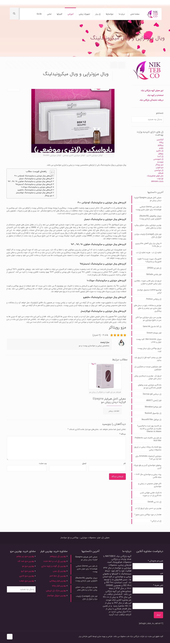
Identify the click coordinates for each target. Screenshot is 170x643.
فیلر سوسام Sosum (154, 333)
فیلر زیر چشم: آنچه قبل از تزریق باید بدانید (147, 359)
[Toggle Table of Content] (51, 172)
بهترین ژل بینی (59, 571)
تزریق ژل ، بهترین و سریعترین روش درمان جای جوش (147, 377)
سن (161, 573)
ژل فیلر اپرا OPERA (154, 268)
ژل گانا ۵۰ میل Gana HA (152, 326)
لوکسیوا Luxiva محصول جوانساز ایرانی (149, 291)
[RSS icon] (11, 4)
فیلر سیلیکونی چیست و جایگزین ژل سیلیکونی (147, 368)
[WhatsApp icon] (38, 4)
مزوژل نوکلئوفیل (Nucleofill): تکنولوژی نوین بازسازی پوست (150, 217)
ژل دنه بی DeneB (154, 502)
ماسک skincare (157, 181)
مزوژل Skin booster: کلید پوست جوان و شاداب (148, 340)
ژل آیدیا (160, 156)
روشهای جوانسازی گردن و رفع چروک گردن (147, 466)
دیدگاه (122, 434)
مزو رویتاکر (48, 195)
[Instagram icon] (19, 4)
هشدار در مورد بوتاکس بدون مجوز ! (148, 514)
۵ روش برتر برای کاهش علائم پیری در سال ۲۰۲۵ (148, 245)
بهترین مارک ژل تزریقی (56, 590)
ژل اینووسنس (158, 159)
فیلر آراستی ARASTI (153, 400)
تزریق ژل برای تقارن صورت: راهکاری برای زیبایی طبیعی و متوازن (147, 282)
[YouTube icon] (26, 4)
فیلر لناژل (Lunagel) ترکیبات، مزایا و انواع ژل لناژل (148, 235)
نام (125, 463)
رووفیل (160, 153)
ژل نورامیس (158, 170)
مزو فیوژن (159, 167)
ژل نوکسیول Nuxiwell (153, 413)
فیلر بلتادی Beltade (153, 274)
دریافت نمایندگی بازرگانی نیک (151, 100)
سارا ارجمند (104, 342)
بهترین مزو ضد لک (26, 561)
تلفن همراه (158, 585)
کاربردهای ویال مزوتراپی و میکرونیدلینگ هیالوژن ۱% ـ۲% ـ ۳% (30, 181)
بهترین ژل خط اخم (58, 576)
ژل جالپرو (159, 150)
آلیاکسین (160, 139)
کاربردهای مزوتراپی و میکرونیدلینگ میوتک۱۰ (36, 187)
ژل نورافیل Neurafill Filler (151, 419)
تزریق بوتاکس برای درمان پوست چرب (149, 350)
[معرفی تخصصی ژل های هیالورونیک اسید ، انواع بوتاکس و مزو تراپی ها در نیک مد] (152, 14)
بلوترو (161, 147)
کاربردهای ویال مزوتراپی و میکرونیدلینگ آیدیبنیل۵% (34, 184)
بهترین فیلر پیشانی (57, 580)
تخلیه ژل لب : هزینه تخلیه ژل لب (148, 252)
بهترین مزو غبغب (26, 580)
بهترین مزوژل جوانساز (56, 595)
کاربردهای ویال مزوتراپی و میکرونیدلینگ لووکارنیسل (34, 192)
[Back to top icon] (9, 636)
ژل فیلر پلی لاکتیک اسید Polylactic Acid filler (148, 439)
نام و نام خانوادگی (155, 561)
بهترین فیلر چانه (59, 585)
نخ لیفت (160, 178)
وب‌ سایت (42, 463)
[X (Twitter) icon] (30, 4)
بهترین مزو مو (28, 566)
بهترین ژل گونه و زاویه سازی (53, 566)
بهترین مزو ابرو (27, 571)
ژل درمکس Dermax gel (152, 394)
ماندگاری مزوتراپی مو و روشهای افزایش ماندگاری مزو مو (149, 386)
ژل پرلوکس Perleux (153, 299)
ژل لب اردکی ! (156, 521)
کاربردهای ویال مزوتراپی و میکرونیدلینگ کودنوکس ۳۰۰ (33, 176)
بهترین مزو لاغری (26, 576)
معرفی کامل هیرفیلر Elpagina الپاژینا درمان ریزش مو (109, 400)
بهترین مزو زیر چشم (25, 556)
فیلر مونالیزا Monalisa (153, 406)
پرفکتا (161, 142)
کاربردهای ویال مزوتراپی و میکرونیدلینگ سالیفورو (35, 190)
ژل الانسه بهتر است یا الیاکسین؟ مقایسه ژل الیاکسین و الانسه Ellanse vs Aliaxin (149, 429)
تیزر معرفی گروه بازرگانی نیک (152, 90)
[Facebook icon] (34, 4)
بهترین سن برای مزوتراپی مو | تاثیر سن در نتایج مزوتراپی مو (148, 319)
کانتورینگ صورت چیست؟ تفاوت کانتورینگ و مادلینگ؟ (149, 260)
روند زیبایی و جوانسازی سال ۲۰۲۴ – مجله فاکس (147, 476)
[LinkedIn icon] (23, 4)
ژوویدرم (160, 161)
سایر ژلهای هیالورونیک (155, 175)
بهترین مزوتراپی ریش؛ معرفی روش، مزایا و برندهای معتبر (147, 226)
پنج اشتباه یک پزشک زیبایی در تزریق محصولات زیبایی (147, 448)
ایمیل (84, 463)
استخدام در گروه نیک (155, 95)
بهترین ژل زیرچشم (57, 556)
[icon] (15, 4)
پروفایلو (160, 145)
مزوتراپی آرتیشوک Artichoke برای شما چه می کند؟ (148, 457)
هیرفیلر (160, 173)
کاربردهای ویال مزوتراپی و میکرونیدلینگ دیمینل (35, 178)
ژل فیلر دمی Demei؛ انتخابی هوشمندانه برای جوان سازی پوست (148, 208)
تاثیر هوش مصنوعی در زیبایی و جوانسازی (149, 485)
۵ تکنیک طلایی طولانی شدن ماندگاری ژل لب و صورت (150, 494)
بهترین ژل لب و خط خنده (55, 561)
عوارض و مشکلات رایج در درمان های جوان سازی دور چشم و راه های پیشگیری (147, 308)
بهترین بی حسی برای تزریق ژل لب (148, 508)
